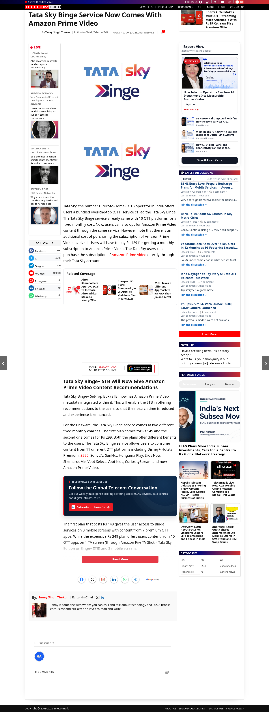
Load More (209, 334)
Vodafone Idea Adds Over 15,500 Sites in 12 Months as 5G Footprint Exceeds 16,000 (208, 246)
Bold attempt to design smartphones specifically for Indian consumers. (44, 160)
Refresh (187, 179)
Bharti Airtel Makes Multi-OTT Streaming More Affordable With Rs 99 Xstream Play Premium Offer (221, 19)
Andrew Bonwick (42, 93)
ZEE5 (85, 455)
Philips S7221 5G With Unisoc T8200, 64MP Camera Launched (206, 306)
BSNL (204, 566)
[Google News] (153, 579)
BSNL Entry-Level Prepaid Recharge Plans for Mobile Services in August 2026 (206, 185)
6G (183, 560)
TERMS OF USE (215, 708)
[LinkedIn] (114, 579)
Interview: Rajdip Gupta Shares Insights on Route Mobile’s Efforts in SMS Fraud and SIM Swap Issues (224, 534)
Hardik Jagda (39, 52)
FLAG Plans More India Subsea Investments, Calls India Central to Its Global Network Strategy (207, 450)
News (142, 7)
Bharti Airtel (188, 566)
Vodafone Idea (228, 566)
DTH (199, 7)
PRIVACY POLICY (235, 708)
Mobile (211, 7)
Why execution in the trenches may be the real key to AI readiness (44, 200)
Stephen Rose (39, 189)
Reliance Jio (188, 571)
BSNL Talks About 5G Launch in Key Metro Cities (206, 216)
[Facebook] (81, 579)
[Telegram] (135, 579)
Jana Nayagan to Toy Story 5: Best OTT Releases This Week (208, 276)
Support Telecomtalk (40, 2)
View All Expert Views (209, 160)
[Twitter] (92, 579)
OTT (223, 7)
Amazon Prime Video (129, 254)
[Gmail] (103, 579)
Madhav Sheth (40, 148)
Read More (120, 559)
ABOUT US (170, 708)
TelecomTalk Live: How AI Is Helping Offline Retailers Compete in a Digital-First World (224, 489)
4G (221, 560)
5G (202, 560)
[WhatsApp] (124, 579)
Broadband (185, 7)
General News (227, 571)
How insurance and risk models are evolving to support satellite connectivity (43, 113)
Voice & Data (165, 7)
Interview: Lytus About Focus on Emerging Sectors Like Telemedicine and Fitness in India (193, 533)
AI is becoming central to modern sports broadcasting (44, 64)
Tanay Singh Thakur (57, 32)
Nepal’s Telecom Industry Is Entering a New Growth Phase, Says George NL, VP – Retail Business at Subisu (193, 490)
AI (152, 7)
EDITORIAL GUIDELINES (192, 708)
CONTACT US (237, 7)
